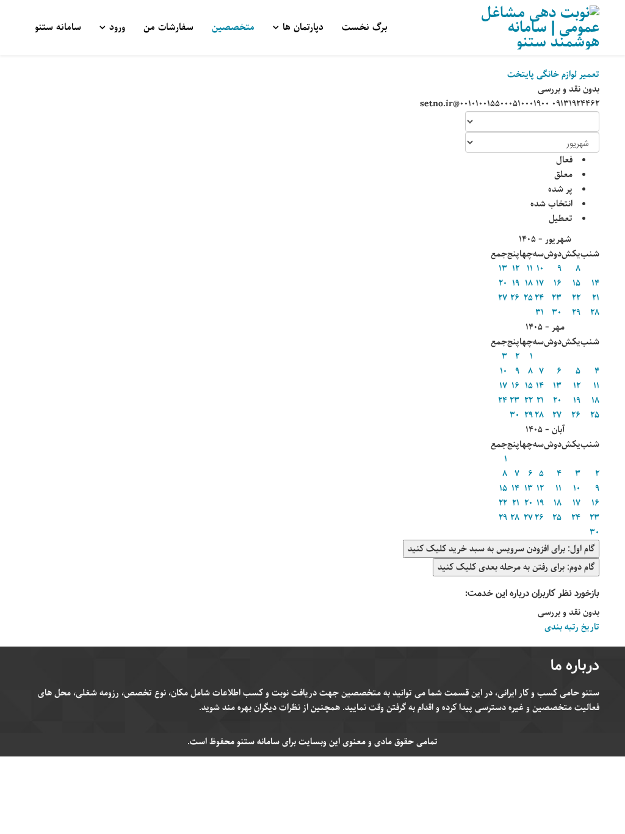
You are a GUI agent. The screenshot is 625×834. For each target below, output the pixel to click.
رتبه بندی (561, 627)
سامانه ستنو (58, 27)
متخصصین (233, 27)
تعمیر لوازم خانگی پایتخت (553, 74)
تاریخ (589, 627)
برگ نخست (365, 27)
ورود (117, 27)
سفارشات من (168, 27)
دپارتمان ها (303, 27)
